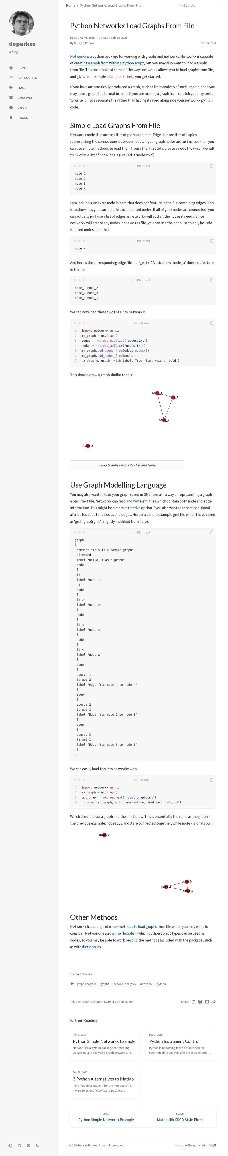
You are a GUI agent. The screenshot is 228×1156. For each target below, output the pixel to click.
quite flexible (123, 933)
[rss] (37, 1146)
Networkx (78, 56)
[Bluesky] (200, 1001)
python (161, 984)
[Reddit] (207, 1001)
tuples (191, 134)
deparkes (22, 44)
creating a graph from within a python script (109, 63)
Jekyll (212, 1145)
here (143, 521)
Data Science (83, 974)
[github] (19, 1146)
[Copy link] (213, 1001)
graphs (104, 984)
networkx (146, 984)
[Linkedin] (193, 1001)
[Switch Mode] (10, 1146)
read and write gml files (137, 501)
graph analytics (86, 984)
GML (147, 494)
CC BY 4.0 (110, 1002)
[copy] (212, 166)
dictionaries (91, 946)
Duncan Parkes (87, 1145)
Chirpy (191, 1145)
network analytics (125, 984)
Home (70, 5)
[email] (28, 1146)
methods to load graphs (138, 926)
